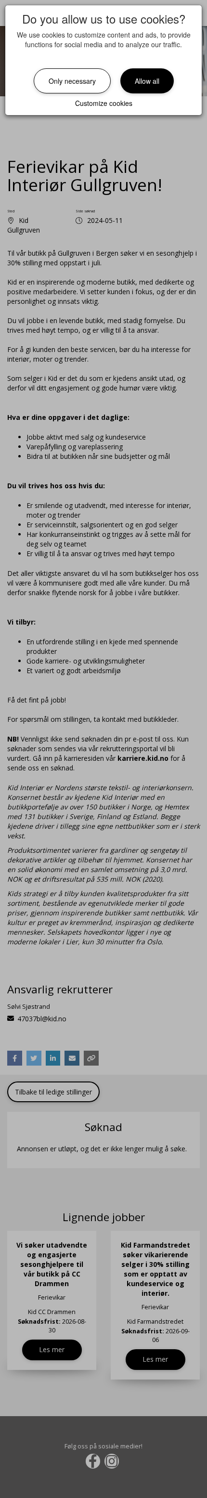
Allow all (147, 81)
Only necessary (72, 81)
